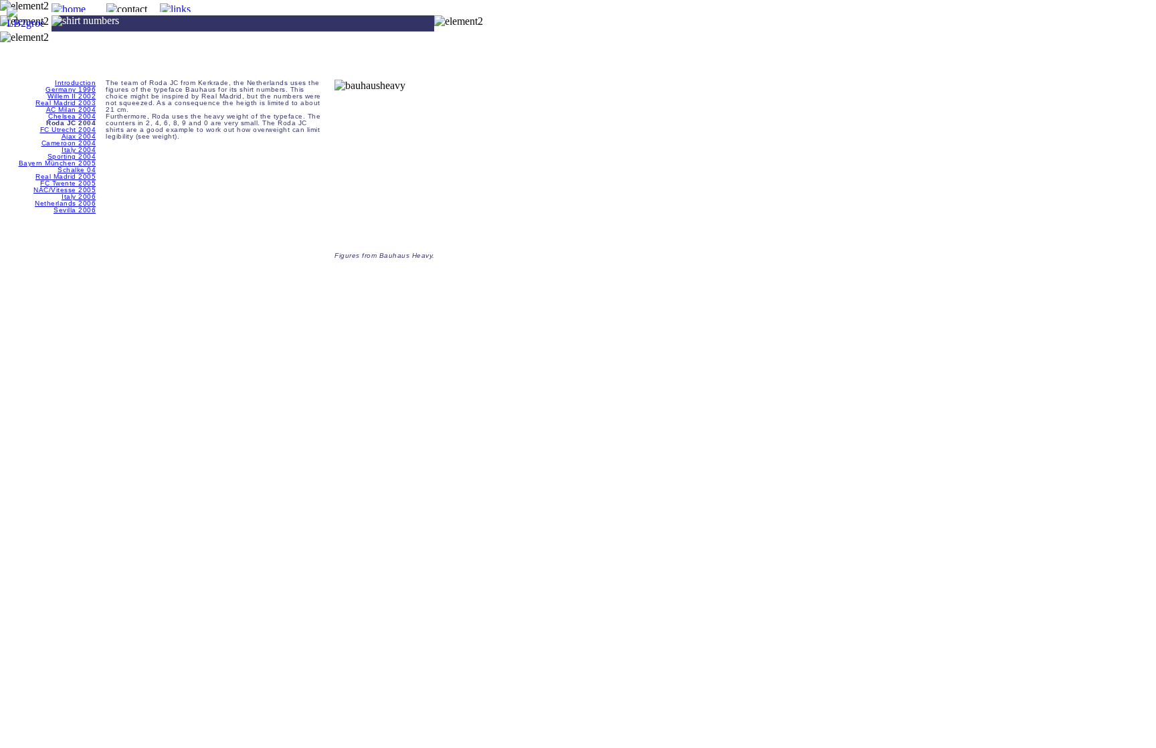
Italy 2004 (79, 149)
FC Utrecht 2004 (68, 129)
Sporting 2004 (71, 156)
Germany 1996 (70, 89)
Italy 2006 (79, 196)
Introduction (75, 82)
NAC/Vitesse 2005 (64, 190)
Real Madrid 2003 (65, 102)
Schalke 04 (77, 169)
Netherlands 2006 (65, 203)
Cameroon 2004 (68, 143)
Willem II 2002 (71, 96)
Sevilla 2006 (75, 210)
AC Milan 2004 (71, 109)
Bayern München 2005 (57, 163)
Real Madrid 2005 (65, 176)
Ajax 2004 (79, 136)
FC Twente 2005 (68, 183)
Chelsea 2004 (72, 116)
